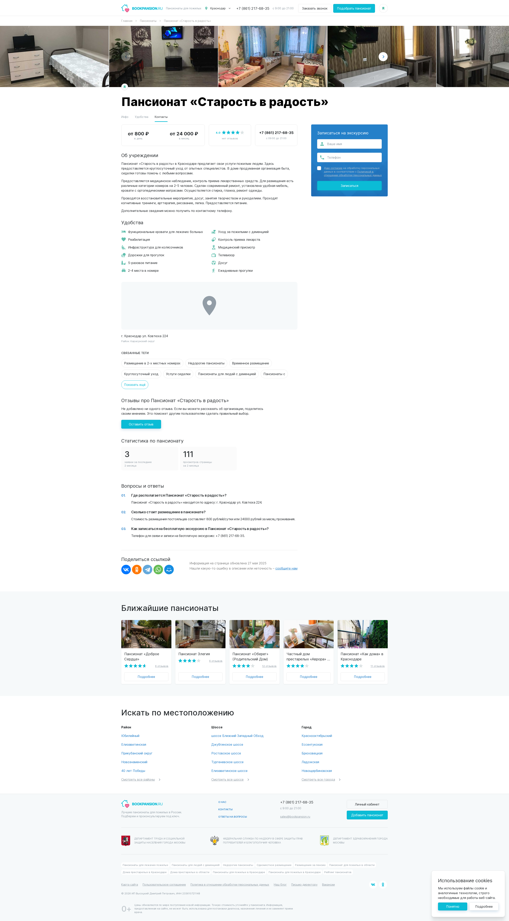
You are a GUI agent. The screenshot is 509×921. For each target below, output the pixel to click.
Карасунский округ (142, 341)
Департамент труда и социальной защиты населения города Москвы (159, 840)
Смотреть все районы (138, 779)
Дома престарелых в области (189, 872)
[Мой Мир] (169, 569)
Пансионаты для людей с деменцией (227, 374)
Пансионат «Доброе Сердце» (141, 656)
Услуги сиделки (178, 374)
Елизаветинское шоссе (229, 771)
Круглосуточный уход (141, 374)
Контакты (161, 117)
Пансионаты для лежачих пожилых (145, 865)
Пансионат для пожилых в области (352, 865)
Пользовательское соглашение (164, 884)
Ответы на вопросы (232, 816)
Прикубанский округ (137, 753)
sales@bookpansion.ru (295, 816)
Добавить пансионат (367, 815)
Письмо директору (304, 884)
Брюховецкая (312, 753)
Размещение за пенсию (310, 865)
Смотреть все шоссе (227, 779)
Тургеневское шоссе (227, 762)
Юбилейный (130, 736)
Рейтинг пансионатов (338, 872)
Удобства (141, 117)
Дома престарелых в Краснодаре (145, 872)
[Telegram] (147, 569)
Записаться (349, 185)
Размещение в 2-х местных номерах (152, 363)
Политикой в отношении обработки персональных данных (353, 173)
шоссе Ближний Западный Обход (237, 736)
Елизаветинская (133, 744)
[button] (383, 56)
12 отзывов (269, 666)
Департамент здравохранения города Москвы (360, 840)
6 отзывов (161, 666)
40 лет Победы (133, 771)
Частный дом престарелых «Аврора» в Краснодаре (308, 656)
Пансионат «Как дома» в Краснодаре (362, 656)
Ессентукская (312, 744)
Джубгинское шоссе (227, 744)
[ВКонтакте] (126, 569)
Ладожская (310, 762)
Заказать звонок (314, 8)
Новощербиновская (317, 771)
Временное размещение (250, 363)
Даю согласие (333, 168)
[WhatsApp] (158, 569)
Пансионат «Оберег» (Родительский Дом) (250, 656)
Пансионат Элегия (194, 653)
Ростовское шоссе (226, 753)
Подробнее (146, 676)
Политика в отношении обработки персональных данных (229, 884)
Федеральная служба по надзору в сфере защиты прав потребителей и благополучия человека (263, 840)
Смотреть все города (318, 779)
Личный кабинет (367, 804)
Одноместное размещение (274, 865)
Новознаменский (134, 762)
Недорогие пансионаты (206, 363)
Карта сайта (129, 884)
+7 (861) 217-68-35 (252, 8)
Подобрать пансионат (354, 8)
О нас (222, 802)
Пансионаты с (274, 374)
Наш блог (280, 884)
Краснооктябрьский (317, 736)
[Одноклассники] (137, 569)
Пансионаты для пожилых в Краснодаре (239, 872)
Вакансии (328, 884)
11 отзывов (378, 666)
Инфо (124, 117)
